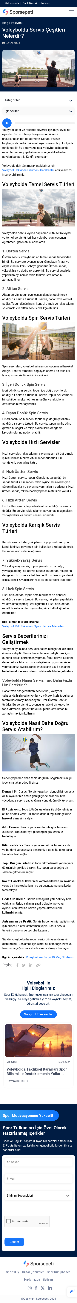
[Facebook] (17, 965)
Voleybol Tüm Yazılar (38, 1014)
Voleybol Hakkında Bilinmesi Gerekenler (28, 170)
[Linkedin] (30, 965)
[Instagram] (30, 1288)
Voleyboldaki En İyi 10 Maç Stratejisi (49, 957)
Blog (5, 23)
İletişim (45, 3)
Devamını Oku (26, 1081)
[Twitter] (24, 965)
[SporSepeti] (18, 12)
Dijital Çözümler (33, 1272)
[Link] (38, 965)
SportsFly (12, 1272)
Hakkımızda (12, 3)
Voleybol (16, 23)
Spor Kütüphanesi (59, 1272)
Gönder (14, 1242)
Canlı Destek (30, 3)
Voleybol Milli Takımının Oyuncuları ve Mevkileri (33, 626)
